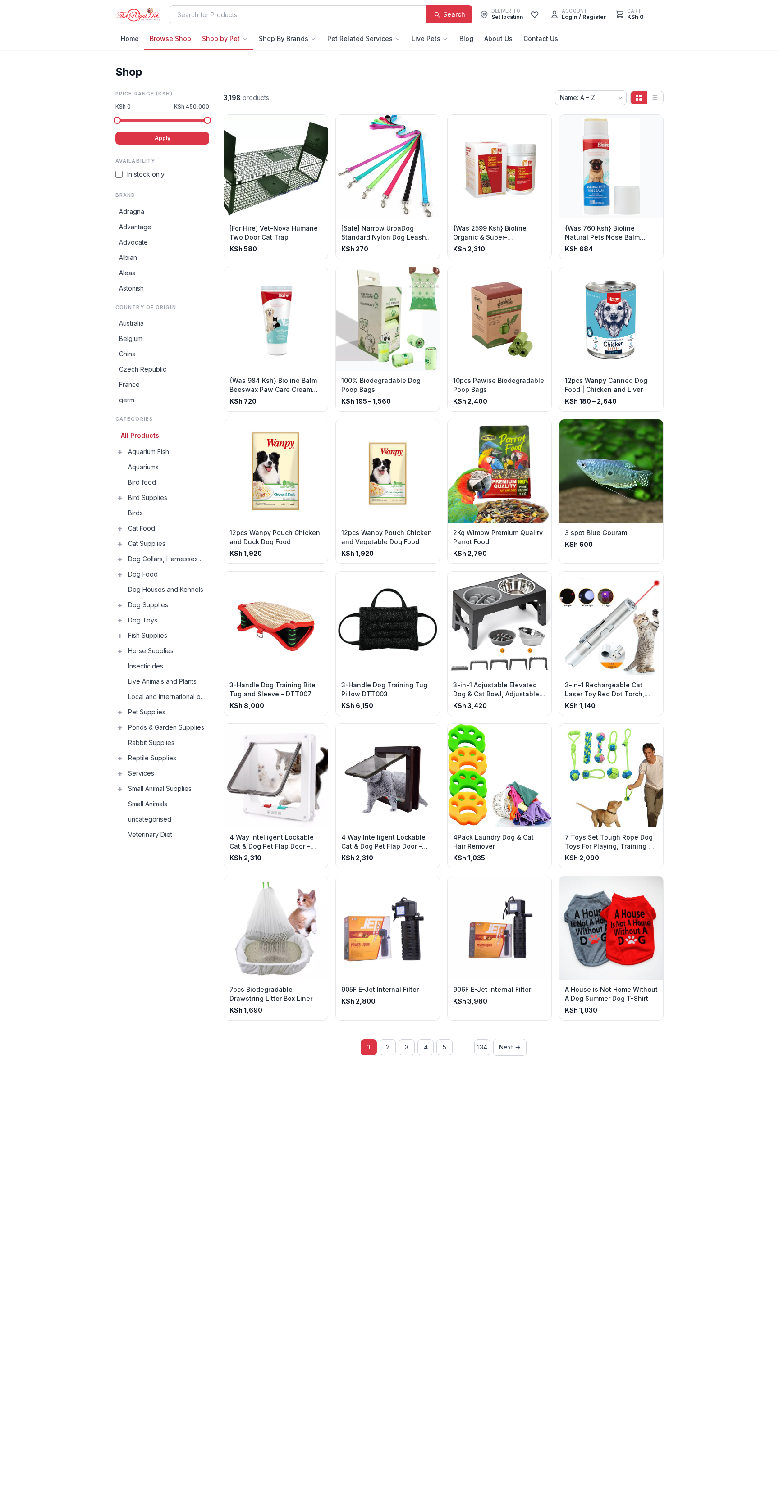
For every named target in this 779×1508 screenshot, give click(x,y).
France (129, 384)
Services (141, 773)
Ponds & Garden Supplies (166, 727)
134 (482, 1047)
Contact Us (540, 38)
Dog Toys (142, 620)
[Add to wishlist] (318, 124)
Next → (510, 1047)
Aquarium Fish (148, 451)
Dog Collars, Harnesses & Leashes (168, 559)
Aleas (127, 273)
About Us (498, 38)
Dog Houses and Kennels (165, 589)
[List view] (655, 97)
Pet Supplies (146, 712)
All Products (140, 435)
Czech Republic (142, 369)
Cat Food (141, 528)
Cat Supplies (146, 543)
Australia (131, 323)
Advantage (135, 227)
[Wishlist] (535, 14)
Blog (466, 38)
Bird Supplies (147, 497)
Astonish (131, 288)
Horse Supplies (151, 650)
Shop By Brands (283, 38)
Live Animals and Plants (162, 681)
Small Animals (147, 804)
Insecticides (145, 666)
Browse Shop (170, 38)
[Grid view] (639, 97)
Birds (135, 513)
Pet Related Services (360, 38)
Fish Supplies (147, 635)
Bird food (142, 482)
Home (130, 38)
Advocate (133, 242)
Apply (162, 138)
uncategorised (149, 819)
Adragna (131, 211)
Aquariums (143, 467)
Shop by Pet (221, 38)
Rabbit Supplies (151, 742)
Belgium (130, 338)
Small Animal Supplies (160, 788)
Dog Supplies (148, 605)
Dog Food (143, 574)
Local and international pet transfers (168, 696)
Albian (128, 257)
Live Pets (426, 38)
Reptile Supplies (152, 758)
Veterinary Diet (150, 834)
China (127, 354)
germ (126, 400)
